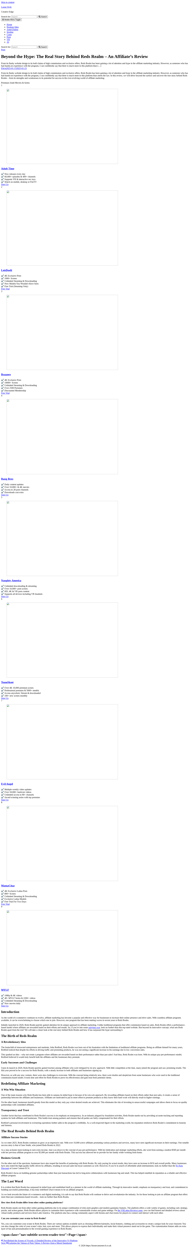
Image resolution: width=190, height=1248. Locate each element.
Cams (9, 34)
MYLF (5, 989)
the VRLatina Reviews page (130, 1210)
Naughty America (11, 580)
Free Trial (5, 289)
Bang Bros (7, 478)
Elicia (3, 68)
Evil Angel (7, 783)
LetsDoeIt (6, 270)
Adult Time (7, 168)
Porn (9, 37)
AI (8, 42)
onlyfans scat (94, 1027)
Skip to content (7, 2)
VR (8, 39)
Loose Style (6, 7)
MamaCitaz (8, 885)
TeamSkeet (7, 682)
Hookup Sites (13, 27)
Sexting (10, 32)
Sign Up (4, 184)
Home (9, 24)
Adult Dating (12, 29)
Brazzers (6, 374)
